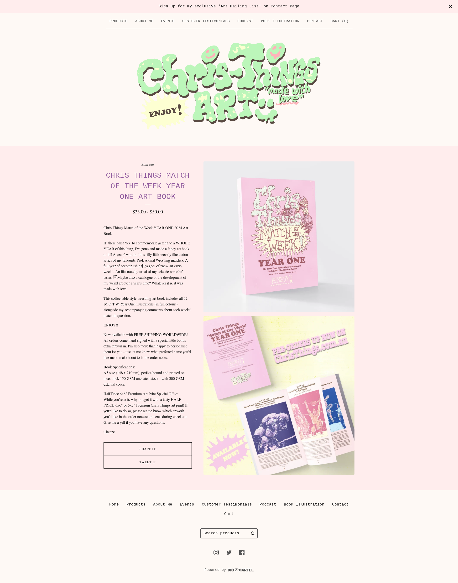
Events (168, 21)
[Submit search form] (253, 533)
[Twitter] (229, 552)
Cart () (340, 21)
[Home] (229, 86)
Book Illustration (280, 21)
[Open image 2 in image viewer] (278, 395)
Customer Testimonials (206, 21)
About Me (144, 21)
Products (118, 21)
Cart (229, 514)
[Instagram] (216, 552)
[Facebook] (241, 552)
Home (114, 504)
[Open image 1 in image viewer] (278, 236)
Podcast (245, 21)
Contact (315, 21)
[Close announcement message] (450, 6)
